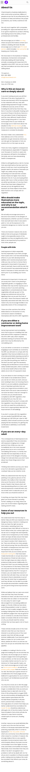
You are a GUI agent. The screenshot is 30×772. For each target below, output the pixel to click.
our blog (22, 40)
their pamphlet (21, 49)
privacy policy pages (8, 669)
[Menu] (2, 2)
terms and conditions (11, 667)
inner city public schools (17, 732)
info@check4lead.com (8, 77)
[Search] (27, 2)
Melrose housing (16, 126)
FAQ (25, 135)
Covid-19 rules (5, 708)
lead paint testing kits (8, 554)
